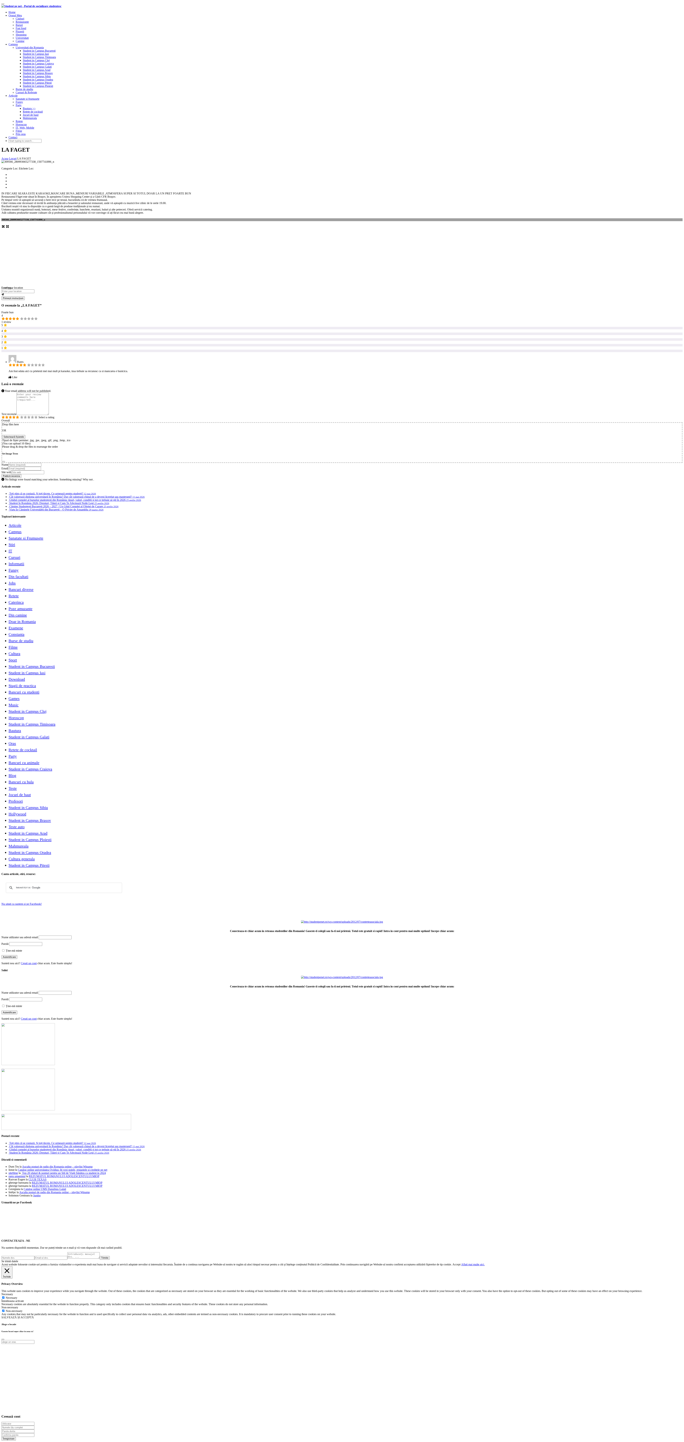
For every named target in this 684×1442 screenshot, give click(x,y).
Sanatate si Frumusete (26, 538)
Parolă (5, 943)
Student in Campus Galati (37, 66)
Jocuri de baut (30, 114)
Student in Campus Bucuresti (39, 50)
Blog (12, 775)
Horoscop (21, 124)
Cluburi (20, 18)
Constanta (16, 634)
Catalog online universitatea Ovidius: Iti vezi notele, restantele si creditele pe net (62, 1169)
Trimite (104, 1257)
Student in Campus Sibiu (37, 76)
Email (4, 468)
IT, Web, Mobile (25, 127)
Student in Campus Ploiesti (38, 85)
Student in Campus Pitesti (37, 82)
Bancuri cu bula (21, 782)
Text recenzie (8, 414)
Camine (20, 41)
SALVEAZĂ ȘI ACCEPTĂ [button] (17, 1317)
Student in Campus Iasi (36, 53)
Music (14, 705)
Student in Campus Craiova (38, 63)
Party (19, 105)
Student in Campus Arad (36, 69)
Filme (19, 130)
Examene (16, 628)
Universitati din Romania (30, 47)
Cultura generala (22, 859)
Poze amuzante (20, 608)
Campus (13, 44)
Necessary (11, 1297)
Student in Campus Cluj (36, 60)
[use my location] (342, 294)
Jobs (12, 583)
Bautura (15, 730)
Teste (13, 788)
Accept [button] (456, 1264)
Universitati (22, 37)
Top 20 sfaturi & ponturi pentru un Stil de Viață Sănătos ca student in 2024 (63, 1173)
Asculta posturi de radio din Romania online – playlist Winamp (57, 1166)
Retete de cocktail (33, 111)
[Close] (3, 461)
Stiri (12, 544)
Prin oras (21, 134)
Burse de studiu (24, 89)
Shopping (21, 34)
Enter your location (12, 287)
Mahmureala (30, 118)
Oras (12, 743)
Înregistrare (8, 1438)
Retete (19, 121)
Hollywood (17, 814)
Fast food (21, 28)
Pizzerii (20, 31)
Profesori (16, 801)
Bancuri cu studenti (24, 692)
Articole (13, 95)
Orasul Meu (15, 15)
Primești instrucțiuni (13, 298)
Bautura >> (29, 108)
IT (10, 551)
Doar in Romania (22, 621)
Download (17, 679)
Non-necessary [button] (9, 1307)
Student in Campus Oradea (38, 79)
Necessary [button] (7, 1294)
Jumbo (37, 1195)
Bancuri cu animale (24, 762)
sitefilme (13, 1173)
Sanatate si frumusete (27, 98)
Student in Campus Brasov (38, 73)
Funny (19, 102)
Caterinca (16, 602)
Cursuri (14, 557)
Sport (13, 660)
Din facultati (18, 576)
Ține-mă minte (13, 950)
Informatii (16, 564)
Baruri (19, 25)
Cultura (14, 653)
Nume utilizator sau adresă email (19, 937)
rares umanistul (17, 1176)
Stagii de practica (22, 685)
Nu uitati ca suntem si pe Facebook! (21, 903)
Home (12, 12)
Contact (13, 137)
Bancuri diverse (21, 589)
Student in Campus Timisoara (39, 57)
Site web (6, 472)
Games (14, 698)
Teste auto (17, 827)
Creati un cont (29, 963)
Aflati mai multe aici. (473, 1264)
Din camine (18, 615)
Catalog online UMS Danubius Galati (45, 1189)
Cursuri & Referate (26, 92)
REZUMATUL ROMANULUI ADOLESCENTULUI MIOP (64, 1176)
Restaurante (22, 21)
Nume (4, 464)
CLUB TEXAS (37, 1179)
